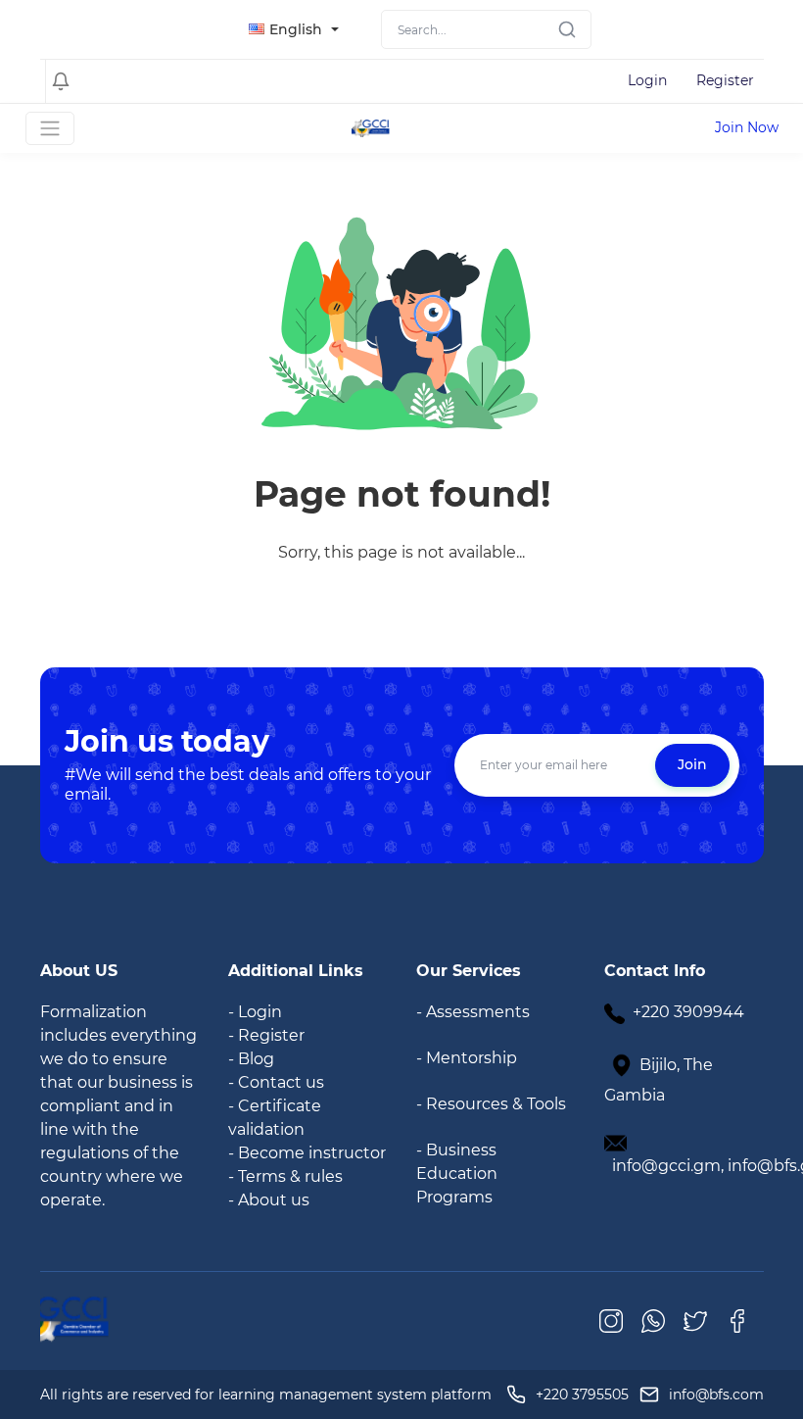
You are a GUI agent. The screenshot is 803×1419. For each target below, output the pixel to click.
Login (647, 80)
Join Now (747, 127)
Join (692, 764)
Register (725, 80)
